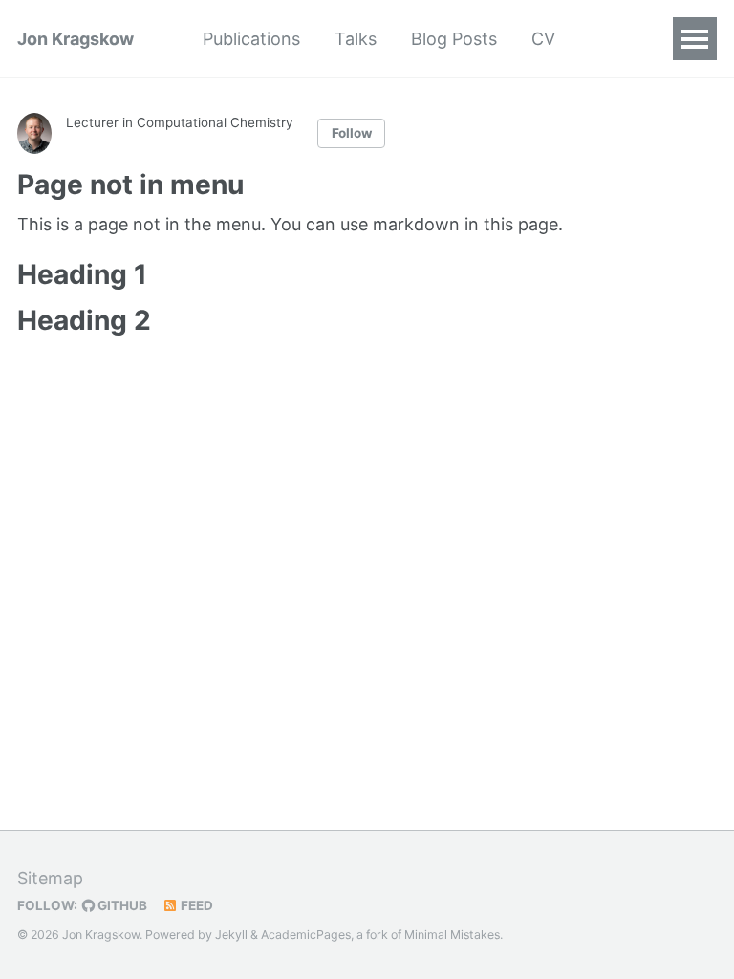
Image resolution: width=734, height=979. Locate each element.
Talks (356, 39)
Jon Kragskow (75, 39)
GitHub (121, 905)
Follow (352, 133)
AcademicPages (306, 934)
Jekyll (231, 934)
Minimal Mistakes (452, 934)
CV (543, 39)
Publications (251, 39)
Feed (195, 905)
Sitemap (50, 878)
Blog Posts (454, 39)
